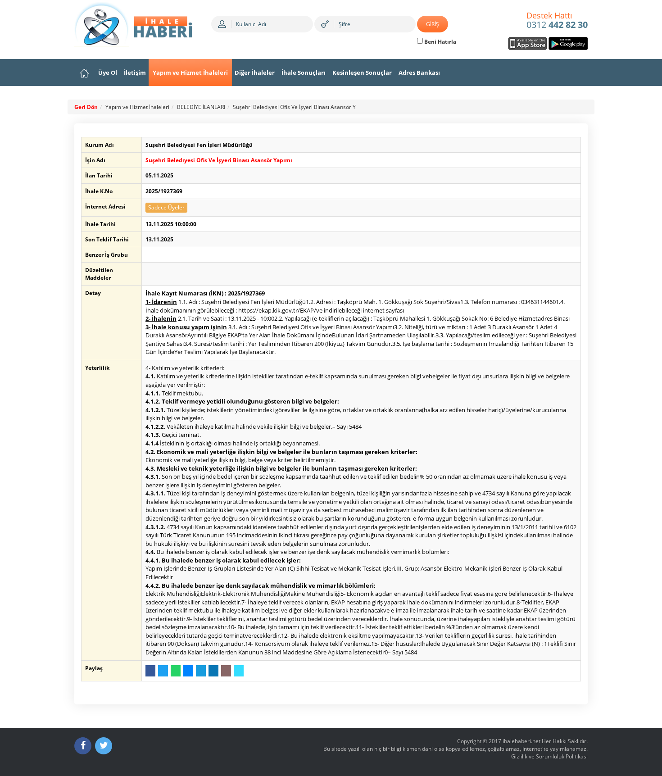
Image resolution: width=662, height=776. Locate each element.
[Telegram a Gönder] (201, 670)
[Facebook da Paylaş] (150, 670)
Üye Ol (107, 72)
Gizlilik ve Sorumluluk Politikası (549, 756)
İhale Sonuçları (303, 72)
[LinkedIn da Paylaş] (213, 670)
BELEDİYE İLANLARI (201, 107)
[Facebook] (82, 745)
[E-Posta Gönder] (226, 670)
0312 (557, 20)
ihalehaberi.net (521, 741)
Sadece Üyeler (166, 207)
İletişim (135, 72)
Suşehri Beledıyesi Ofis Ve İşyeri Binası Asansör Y (294, 107)
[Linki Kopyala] (239, 670)
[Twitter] (103, 745)
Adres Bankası (419, 72)
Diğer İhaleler (255, 72)
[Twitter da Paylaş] (163, 670)
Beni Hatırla (439, 41)
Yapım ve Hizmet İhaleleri (190, 72)
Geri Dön (86, 107)
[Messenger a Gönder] (188, 670)
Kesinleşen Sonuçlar (362, 72)
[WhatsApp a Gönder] (176, 670)
